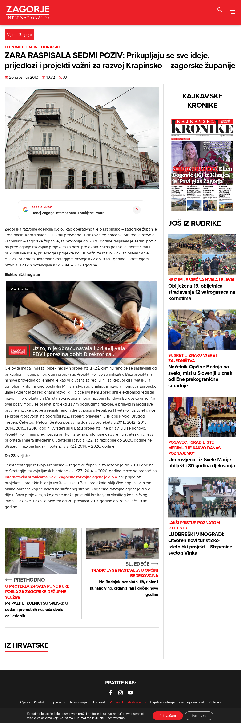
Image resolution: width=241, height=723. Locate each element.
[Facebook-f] (110, 692)
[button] (219, 10)
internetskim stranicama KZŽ (30, 477)
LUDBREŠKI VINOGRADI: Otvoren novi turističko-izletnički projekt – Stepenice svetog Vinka (200, 538)
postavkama (116, 718)
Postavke (199, 716)
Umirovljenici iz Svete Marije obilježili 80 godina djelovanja (201, 454)
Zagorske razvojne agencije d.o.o (88, 477)
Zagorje (25, 34)
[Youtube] (130, 692)
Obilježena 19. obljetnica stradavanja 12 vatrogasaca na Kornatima (201, 289)
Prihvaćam (168, 716)
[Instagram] (120, 692)
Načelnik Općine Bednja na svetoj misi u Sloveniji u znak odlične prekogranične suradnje (200, 371)
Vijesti (12, 34)
